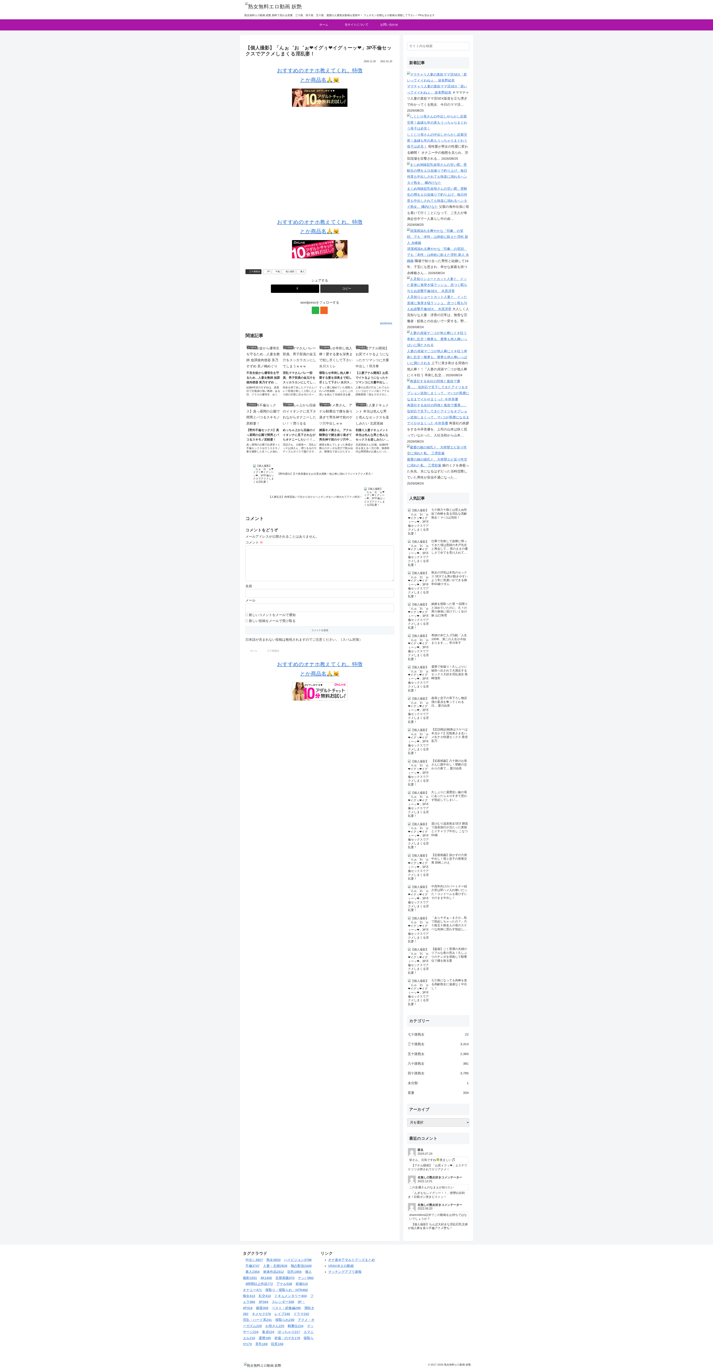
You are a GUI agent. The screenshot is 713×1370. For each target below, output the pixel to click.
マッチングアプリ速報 (345, 1272)
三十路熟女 (254, 271)
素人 (302, 271)
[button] (344, 289)
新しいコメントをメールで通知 (272, 615)
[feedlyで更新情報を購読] (315, 310)
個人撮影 (290, 271)
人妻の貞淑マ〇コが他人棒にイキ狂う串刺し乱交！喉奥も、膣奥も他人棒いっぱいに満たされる (437, 357)
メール (250, 600)
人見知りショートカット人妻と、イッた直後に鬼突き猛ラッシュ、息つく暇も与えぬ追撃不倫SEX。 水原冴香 (437, 303)
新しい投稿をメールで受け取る (272, 621)
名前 (248, 586)
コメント (254, 542)
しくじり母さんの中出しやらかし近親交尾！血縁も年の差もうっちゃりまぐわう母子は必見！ (437, 141)
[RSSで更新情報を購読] (324, 310)
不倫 (277, 271)
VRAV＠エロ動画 (341, 1266)
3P (268, 271)
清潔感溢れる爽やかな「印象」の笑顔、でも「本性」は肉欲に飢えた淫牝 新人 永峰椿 (438, 255)
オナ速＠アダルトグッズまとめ (351, 1260)
